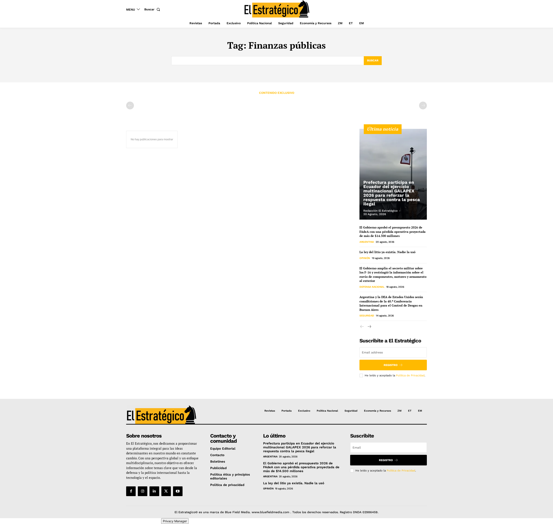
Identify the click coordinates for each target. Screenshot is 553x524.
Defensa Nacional (371, 286)
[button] (153, 9)
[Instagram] (142, 491)
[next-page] (369, 326)
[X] (166, 491)
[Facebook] (131, 491)
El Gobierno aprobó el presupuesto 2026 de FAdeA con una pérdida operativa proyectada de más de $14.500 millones (392, 231)
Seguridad (366, 315)
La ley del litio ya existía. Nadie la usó (387, 252)
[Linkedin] (154, 491)
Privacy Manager (175, 521)
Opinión (364, 258)
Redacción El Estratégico (380, 210)
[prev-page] (130, 105)
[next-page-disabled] (423, 105)
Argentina (366, 241)
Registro (391, 365)
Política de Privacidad (410, 375)
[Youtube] (178, 491)
